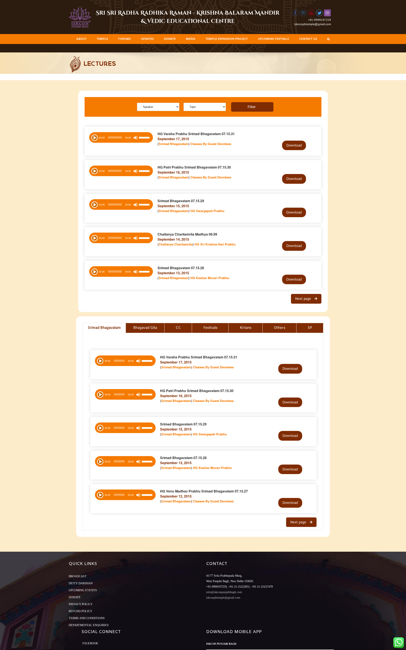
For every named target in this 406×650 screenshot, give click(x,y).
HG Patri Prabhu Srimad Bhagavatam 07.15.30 (194, 167)
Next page (303, 298)
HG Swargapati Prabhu (207, 210)
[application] (121, 137)
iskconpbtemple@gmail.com (312, 24)
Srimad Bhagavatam (173, 143)
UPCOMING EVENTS (83, 590)
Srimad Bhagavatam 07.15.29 (181, 200)
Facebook (90, 643)
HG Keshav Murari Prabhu (209, 278)
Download (294, 145)
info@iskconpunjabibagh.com (224, 592)
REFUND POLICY (80, 611)
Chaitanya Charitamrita (176, 244)
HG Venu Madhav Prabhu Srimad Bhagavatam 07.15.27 (204, 491)
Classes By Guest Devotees (210, 143)
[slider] (145, 138)
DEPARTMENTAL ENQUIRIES (89, 625)
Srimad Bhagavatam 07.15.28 (181, 267)
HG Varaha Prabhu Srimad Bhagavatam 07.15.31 (196, 133)
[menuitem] (81, 39)
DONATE (75, 597)
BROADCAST (77, 576)
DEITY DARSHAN (81, 583)
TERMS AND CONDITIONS (87, 618)
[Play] (94, 137)
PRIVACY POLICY (81, 604)
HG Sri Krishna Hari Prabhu (215, 244)
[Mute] (135, 138)
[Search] (328, 39)
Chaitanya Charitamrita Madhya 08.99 (187, 234)
